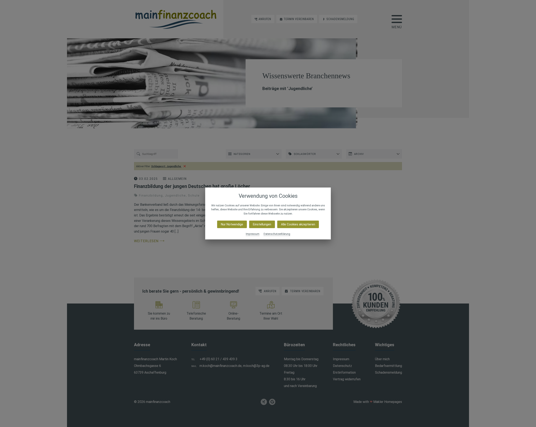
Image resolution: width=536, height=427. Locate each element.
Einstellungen (262, 224)
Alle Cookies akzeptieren (298, 224)
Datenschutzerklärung (277, 233)
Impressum (252, 233)
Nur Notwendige (232, 224)
